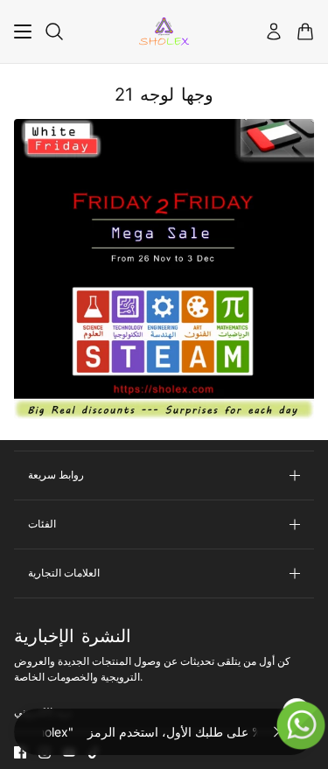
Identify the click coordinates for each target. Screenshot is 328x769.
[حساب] (274, 31)
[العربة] (305, 31)
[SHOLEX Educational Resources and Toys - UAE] (164, 31)
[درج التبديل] (22, 31)
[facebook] (20, 752)
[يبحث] (54, 31)
